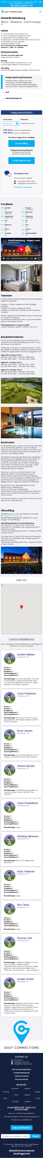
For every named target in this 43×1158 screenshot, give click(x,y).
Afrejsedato (24, 119)
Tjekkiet (27, 1095)
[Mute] (35, 258)
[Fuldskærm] (39, 258)
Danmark (15, 1088)
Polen (5, 1098)
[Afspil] (4, 258)
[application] (21, 249)
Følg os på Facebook (21, 1128)
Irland (16, 1095)
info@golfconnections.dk (27, 183)
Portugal (15, 1101)
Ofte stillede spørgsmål (23, 187)
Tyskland (28, 1101)
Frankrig (6, 1092)
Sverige (37, 1092)
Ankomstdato (7, 119)
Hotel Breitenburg (13, 18)
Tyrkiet (37, 1098)
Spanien (27, 1088)
